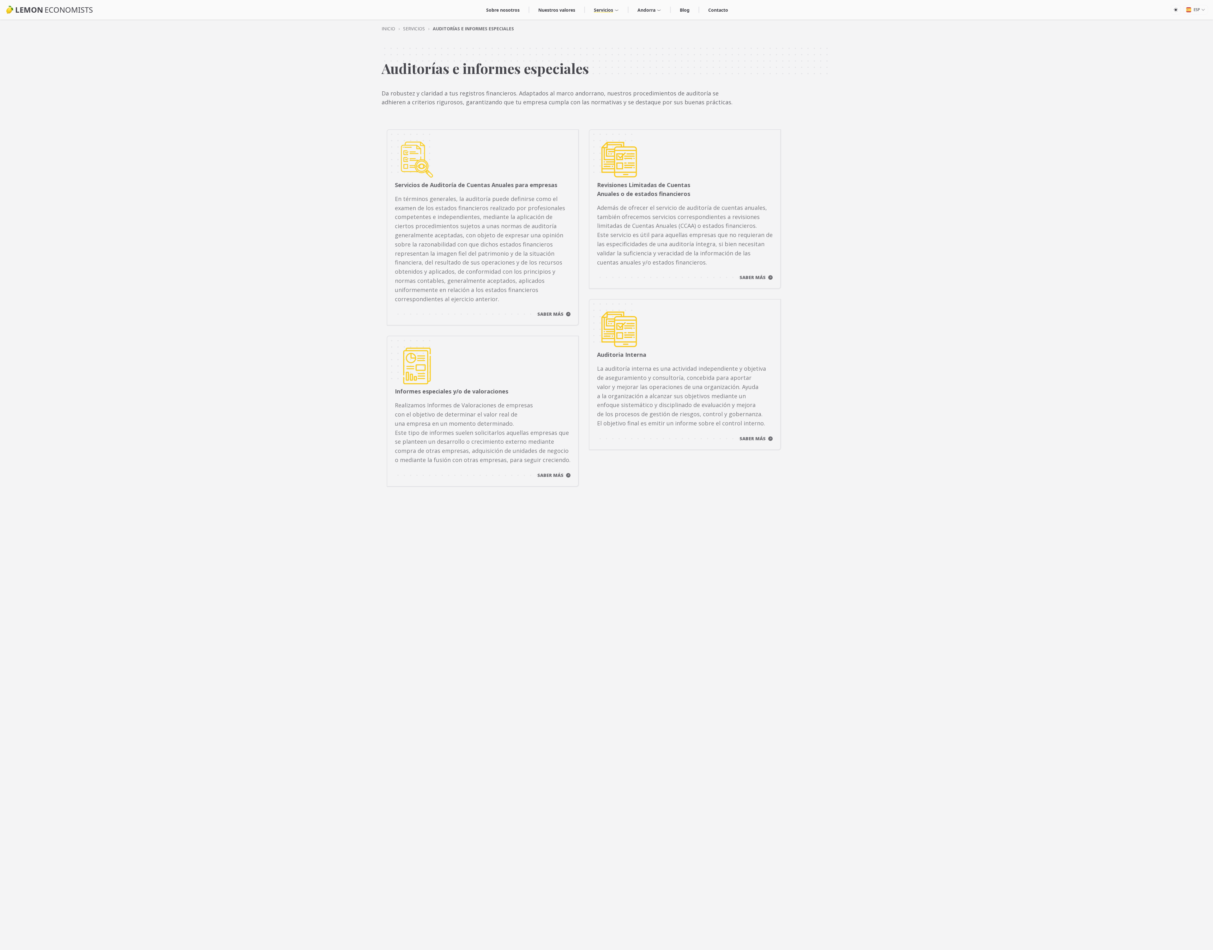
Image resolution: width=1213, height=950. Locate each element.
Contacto (718, 10)
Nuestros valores (556, 10)
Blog (685, 10)
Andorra (646, 10)
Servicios (603, 10)
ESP (1197, 9)
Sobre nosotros (503, 10)
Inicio (388, 29)
